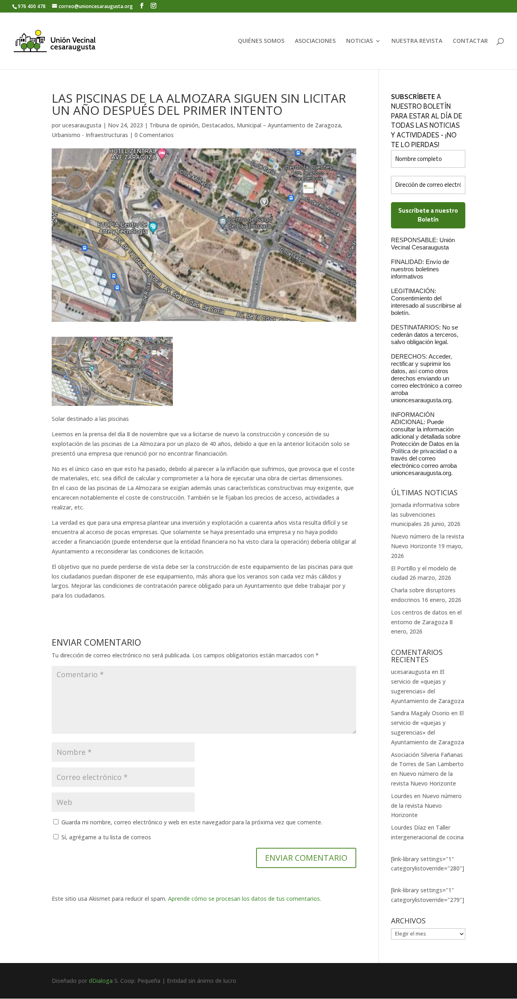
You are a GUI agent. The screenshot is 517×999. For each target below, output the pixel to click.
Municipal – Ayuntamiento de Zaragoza (289, 125)
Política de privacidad (420, 451)
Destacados (217, 125)
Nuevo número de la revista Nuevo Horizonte (426, 805)
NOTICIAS (359, 41)
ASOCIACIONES (315, 41)
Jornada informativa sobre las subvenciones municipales (425, 514)
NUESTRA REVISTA (416, 41)
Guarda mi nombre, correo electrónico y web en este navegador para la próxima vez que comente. (191, 822)
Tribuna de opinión (173, 125)
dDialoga (101, 980)
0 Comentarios (154, 135)
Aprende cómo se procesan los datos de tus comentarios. (244, 898)
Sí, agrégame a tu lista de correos (105, 837)
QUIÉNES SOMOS (261, 41)
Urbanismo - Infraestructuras (90, 135)
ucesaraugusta (81, 125)
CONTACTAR (470, 41)
